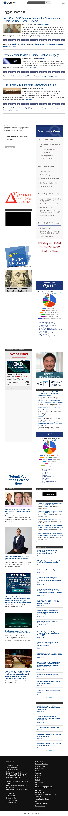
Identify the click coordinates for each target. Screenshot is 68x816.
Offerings (22, 44)
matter (5, 46)
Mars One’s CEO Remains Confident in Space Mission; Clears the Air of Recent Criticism (32, 19)
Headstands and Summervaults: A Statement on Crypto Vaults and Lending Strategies (47, 643)
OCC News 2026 (47, 506)
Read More (45, 36)
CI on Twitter (10, 793)
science (61, 76)
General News (15, 44)
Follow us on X (49, 494)
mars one (61, 44)
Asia (36, 784)
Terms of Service (41, 803)
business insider (44, 44)
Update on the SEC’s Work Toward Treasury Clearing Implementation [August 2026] (48, 612)
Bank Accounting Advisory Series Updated (50, 519)
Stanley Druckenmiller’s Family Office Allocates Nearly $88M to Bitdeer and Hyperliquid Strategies (48, 393)
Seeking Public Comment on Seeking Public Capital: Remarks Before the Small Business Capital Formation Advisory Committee (48, 664)
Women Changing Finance (44, 787)
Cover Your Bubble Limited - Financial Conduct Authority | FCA (49, 735)
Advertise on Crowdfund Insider (45, 794)
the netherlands (14, 110)
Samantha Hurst (43, 24)
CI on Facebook (11, 795)
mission (9, 46)
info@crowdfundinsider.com (18, 781)
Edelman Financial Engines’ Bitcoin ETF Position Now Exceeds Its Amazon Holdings (50, 401)
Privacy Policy (40, 806)
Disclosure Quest (12, 769)
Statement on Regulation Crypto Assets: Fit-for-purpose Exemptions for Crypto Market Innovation (49, 551)
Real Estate (39, 782)
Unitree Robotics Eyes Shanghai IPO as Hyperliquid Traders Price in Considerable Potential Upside (50, 423)
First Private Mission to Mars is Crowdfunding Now (29, 85)
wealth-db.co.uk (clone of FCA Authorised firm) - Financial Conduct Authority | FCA (48, 707)
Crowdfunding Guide (42, 799)
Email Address (9, 139)
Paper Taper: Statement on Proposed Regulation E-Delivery (48, 682)
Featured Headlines (16, 76)
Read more (40, 556)
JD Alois (41, 58)
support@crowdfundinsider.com (16, 785)
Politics (37, 771)
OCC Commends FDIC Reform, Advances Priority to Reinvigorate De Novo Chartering (50, 526)
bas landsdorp (35, 44)
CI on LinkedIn (11, 798)
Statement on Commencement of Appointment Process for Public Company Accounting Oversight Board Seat (49, 579)
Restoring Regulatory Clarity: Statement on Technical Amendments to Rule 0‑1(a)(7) (49, 633)
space (14, 46)
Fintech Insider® (11, 767)
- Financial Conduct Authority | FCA (48, 727)
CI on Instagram (11, 800)
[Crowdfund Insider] (10, 3)
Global (24, 76)
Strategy (38, 773)
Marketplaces (39, 768)
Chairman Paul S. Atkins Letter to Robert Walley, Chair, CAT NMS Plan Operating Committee (48, 601)
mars (57, 44)
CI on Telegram (11, 802)
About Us (38, 797)
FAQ (36, 801)
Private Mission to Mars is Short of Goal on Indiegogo (31, 55)
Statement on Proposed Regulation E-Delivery (49, 691)
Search (48, 3)
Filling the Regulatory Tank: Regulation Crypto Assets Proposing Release (49, 561)
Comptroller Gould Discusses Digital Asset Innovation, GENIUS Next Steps (50, 504)
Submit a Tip (39, 792)
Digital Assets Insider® (13, 772)
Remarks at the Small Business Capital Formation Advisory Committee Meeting (49, 654)
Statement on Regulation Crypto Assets (49, 570)
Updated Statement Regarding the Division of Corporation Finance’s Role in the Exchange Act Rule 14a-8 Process (49, 590)
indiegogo (52, 44)
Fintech (37, 780)
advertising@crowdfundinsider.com (17, 789)
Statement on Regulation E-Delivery (48, 674)
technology (6, 110)
